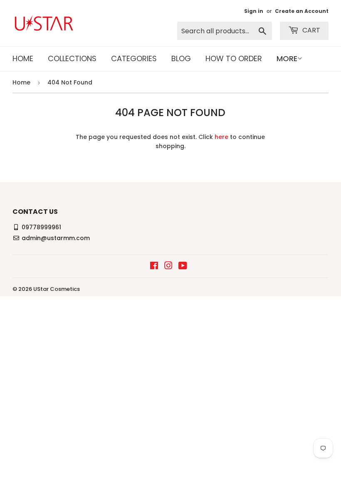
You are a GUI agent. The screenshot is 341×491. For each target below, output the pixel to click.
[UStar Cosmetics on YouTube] (182, 267)
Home (22, 58)
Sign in (253, 11)
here (221, 137)
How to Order (233, 58)
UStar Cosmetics (56, 289)
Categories (134, 58)
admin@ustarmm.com (56, 238)
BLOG (181, 58)
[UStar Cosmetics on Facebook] (154, 267)
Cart (310, 30)
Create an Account (302, 11)
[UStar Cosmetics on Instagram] (168, 267)
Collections (72, 58)
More (287, 58)
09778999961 (41, 227)
